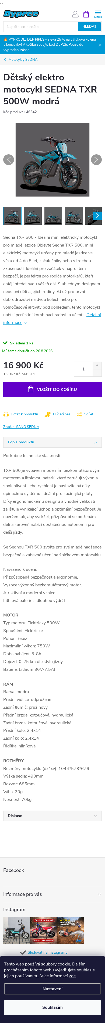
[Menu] (98, 14)
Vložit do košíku (57, 390)
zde (72, 976)
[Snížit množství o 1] (97, 372)
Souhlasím (52, 1007)
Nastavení (52, 989)
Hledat (89, 26)
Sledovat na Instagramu (48, 952)
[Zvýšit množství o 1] (97, 365)
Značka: (21, 427)
